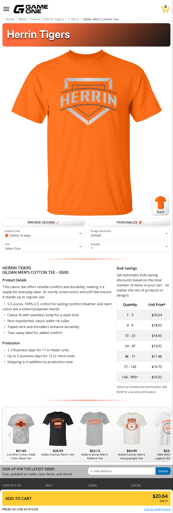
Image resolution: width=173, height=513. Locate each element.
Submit (163, 471)
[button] (6, 9)
